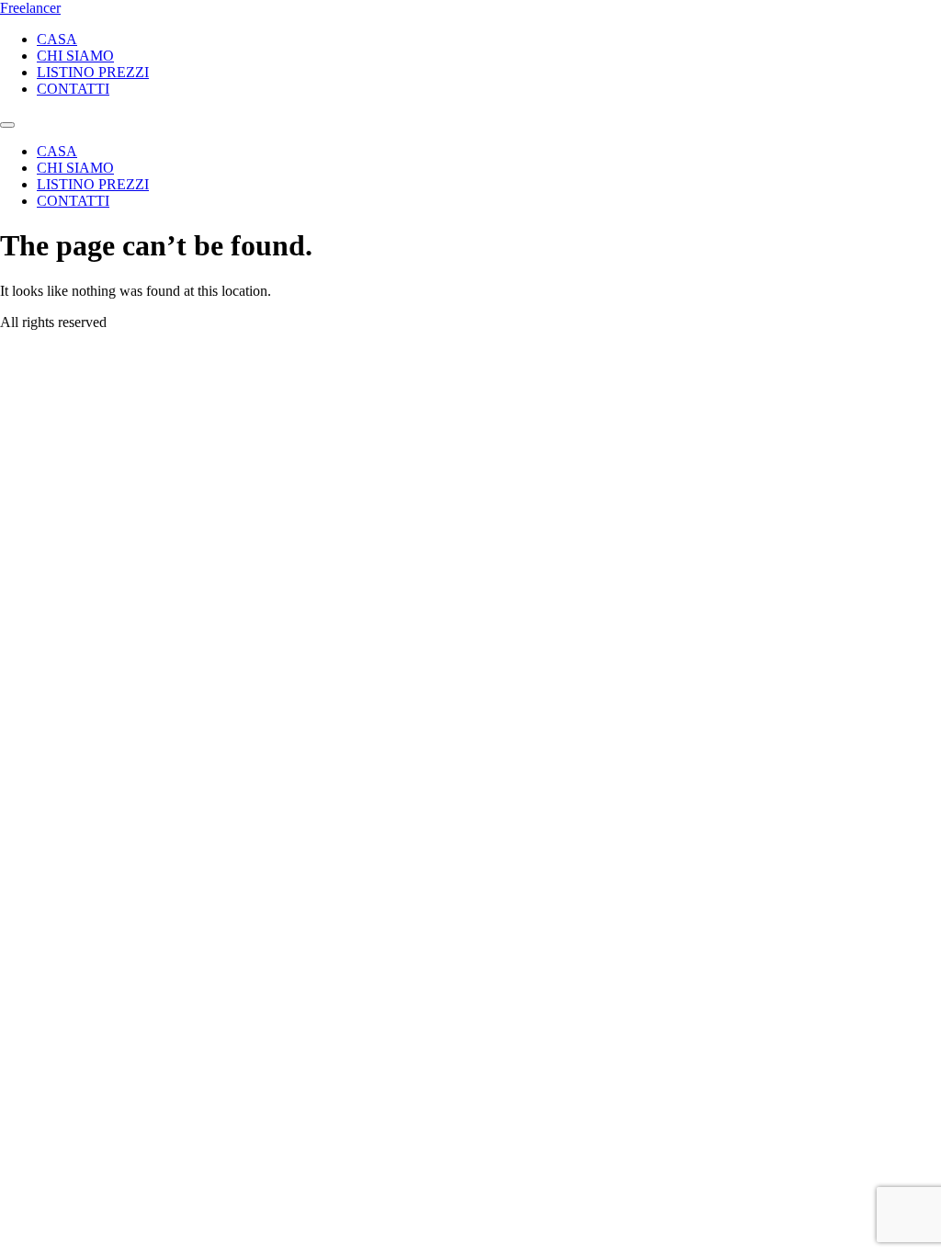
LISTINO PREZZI (93, 72)
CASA (57, 39)
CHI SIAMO (75, 55)
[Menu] (7, 125)
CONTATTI (73, 88)
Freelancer (30, 8)
